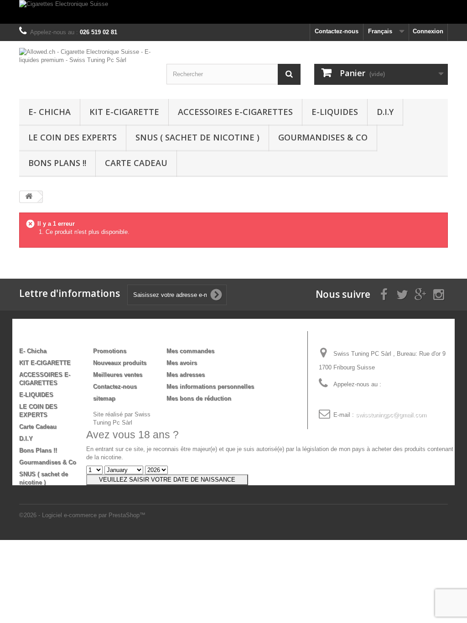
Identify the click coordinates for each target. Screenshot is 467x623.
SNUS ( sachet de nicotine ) (197, 137)
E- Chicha (49, 111)
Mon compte (191, 336)
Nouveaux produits (119, 362)
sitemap (104, 398)
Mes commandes (190, 351)
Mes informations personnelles (210, 386)
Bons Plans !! (57, 162)
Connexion (428, 31)
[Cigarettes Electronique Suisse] (233, 12)
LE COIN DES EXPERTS (72, 137)
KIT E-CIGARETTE (124, 111)
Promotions (109, 351)
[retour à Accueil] (28, 196)
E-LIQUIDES (334, 111)
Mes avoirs (181, 362)
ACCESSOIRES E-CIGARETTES (235, 111)
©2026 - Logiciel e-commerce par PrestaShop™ (82, 515)
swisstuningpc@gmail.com (391, 414)
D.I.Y (385, 111)
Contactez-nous (336, 31)
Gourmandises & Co (323, 137)
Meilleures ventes (117, 374)
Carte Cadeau (136, 162)
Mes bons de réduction (198, 398)
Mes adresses (185, 374)
